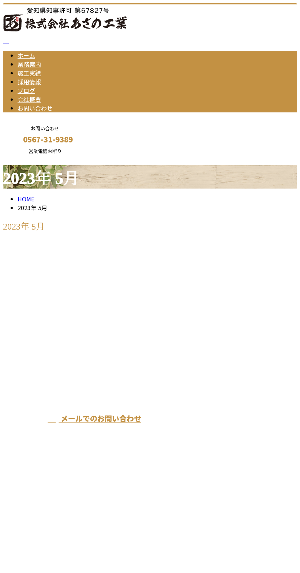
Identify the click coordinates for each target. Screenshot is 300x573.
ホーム (26, 55)
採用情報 (29, 81)
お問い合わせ (35, 108)
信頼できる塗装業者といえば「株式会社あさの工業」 (86, 261)
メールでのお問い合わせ (100, 418)
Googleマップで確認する (38, 504)
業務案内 (29, 64)
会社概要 (29, 99)
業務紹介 (44, 299)
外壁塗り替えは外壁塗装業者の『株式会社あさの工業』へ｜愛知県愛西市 (99, 548)
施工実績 (29, 72)
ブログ (26, 90)
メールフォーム (28, 158)
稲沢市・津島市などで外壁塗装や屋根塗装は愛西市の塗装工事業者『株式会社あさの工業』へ (207, 378)
